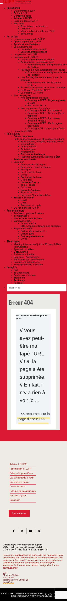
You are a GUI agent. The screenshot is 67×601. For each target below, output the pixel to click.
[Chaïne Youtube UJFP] (30, 531)
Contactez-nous (17, 486)
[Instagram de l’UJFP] (39, 531)
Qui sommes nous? (19, 482)
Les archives (19, 513)
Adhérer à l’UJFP (18, 464)
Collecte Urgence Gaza (21, 473)
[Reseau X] (22, 531)
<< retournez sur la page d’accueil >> (34, 416)
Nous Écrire (8, 582)
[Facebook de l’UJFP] (13, 531)
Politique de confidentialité (23, 491)
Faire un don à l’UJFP (20, 469)
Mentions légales (18, 495)
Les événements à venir (22, 478)
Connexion (15, 500)
